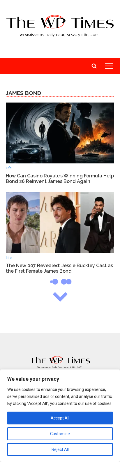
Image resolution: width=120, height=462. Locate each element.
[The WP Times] (60, 362)
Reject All (60, 449)
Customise (60, 433)
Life (9, 168)
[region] (60, 415)
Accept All (60, 418)
